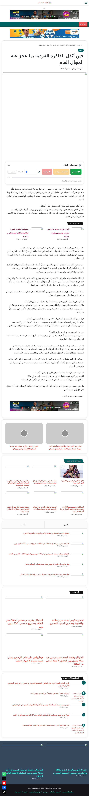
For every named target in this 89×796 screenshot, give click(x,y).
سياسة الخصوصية (67, 792)
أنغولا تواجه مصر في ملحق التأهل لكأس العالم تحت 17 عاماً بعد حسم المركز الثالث (41, 715)
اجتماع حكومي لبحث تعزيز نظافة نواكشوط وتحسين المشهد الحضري (46, 533)
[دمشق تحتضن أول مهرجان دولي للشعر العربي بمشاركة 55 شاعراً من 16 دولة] (17, 498)
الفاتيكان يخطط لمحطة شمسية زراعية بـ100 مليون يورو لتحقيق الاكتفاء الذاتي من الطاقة (39, 554)
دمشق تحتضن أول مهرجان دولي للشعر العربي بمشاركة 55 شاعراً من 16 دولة (18, 509)
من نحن (45, 792)
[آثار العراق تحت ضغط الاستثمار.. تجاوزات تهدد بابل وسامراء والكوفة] (77, 231)
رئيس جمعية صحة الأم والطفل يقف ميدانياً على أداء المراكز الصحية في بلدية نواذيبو (41, 705)
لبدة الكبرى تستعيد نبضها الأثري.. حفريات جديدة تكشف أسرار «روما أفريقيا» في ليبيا (72, 509)
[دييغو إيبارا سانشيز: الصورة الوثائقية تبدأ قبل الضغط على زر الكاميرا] (36, 231)
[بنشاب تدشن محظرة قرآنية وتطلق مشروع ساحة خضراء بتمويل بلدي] (44, 471)
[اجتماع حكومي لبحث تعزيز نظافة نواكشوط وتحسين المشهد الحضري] (77, 536)
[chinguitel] (44, 15)
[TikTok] (4, 792)
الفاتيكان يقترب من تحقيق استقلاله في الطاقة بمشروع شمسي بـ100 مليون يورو (41, 543)
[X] (4, 778)
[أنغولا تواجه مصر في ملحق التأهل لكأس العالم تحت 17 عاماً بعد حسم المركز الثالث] (77, 718)
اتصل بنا (24, 792)
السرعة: (20, 172)
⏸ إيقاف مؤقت (61, 171)
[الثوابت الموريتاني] (44, 2)
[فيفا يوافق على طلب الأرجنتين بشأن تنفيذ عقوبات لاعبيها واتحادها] (77, 567)
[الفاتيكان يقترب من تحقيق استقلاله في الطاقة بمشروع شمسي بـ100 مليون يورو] (77, 546)
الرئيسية (80, 45)
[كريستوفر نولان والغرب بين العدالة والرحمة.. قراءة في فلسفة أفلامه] (44, 498)
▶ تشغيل (76, 171)
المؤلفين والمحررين (35, 792)
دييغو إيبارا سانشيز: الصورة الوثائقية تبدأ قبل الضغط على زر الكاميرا (17, 232)
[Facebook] (4, 787)
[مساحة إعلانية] (44, 33)
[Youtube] (4, 783)
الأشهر (23, 525)
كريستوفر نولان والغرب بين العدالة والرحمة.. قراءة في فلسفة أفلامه (44, 508)
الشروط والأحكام (55, 792)
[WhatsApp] (4, 774)
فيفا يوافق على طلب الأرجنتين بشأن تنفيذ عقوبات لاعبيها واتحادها (47, 564)
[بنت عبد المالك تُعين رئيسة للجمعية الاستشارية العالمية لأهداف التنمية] (77, 729)
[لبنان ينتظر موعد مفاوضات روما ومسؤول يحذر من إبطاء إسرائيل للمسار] (77, 577)
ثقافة (73, 45)
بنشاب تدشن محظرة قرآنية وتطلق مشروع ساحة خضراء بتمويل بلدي (44, 482)
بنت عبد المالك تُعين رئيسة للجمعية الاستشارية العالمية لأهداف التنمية (46, 725)
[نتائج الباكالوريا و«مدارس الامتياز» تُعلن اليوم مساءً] (72, 471)
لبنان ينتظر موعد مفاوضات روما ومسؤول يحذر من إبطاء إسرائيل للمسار (44, 574)
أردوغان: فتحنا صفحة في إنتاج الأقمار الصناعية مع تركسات (49, 693)
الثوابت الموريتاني (77, 69)
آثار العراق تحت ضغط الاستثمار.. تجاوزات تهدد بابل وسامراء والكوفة (58, 232)
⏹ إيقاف (47, 171)
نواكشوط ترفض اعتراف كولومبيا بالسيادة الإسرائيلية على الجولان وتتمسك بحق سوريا (18, 483)
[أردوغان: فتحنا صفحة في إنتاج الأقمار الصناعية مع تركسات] (77, 697)
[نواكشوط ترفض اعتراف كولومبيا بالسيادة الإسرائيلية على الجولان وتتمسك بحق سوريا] (17, 471)
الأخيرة (65, 525)
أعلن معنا (18, 792)
